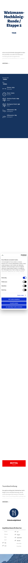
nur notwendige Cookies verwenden (14, 306)
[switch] (25, 282)
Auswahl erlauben (14, 303)
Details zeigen (20, 295)
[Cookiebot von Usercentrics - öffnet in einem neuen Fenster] (21, 255)
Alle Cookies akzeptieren (14, 299)
